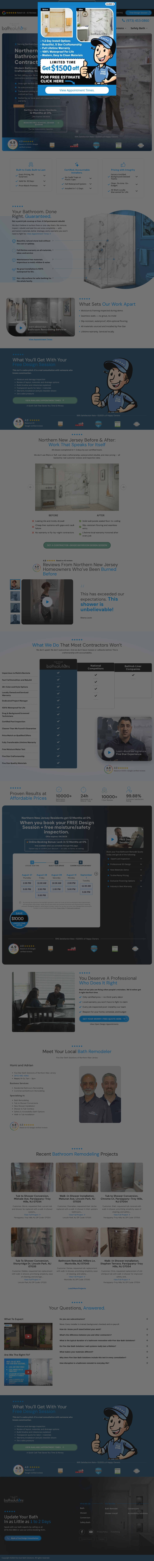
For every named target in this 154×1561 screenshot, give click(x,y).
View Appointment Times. (77, 90)
